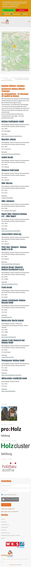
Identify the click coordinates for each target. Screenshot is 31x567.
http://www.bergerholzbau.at (10, 284)
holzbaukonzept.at (7, 317)
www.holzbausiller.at (7, 197)
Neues (3, 538)
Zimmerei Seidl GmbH (10, 170)
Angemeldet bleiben (10, 494)
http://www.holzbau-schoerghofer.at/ (12, 136)
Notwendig (7, 14)
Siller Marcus (7, 183)
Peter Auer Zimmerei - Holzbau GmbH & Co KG (14, 248)
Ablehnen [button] (21, 10)
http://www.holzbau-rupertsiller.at (11, 230)
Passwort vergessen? (8, 509)
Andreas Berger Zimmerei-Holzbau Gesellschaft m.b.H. (13, 268)
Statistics (25, 14)
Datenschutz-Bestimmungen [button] (10, 6)
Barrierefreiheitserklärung (10, 535)
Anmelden (6, 504)
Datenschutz (5, 532)
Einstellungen (16, 14)
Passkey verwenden (11, 499)
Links (3, 519)
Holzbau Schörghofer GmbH (13, 121)
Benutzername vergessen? (10, 511)
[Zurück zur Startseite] (5, 21)
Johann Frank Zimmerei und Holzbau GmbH (13, 341)
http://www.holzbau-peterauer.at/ (11, 264)
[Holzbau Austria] (9, 467)
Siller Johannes (8, 201)
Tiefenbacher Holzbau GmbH (13, 360)
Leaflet (13, 70)
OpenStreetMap (20, 70)
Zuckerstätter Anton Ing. (12, 234)
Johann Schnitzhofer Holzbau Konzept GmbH (13, 301)
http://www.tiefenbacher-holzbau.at (11, 375)
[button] (29, 21)
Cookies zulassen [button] (8, 10)
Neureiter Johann (9, 139)
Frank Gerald (7, 287)
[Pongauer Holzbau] (9, 413)
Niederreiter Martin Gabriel (13, 320)
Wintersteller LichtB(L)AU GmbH (14, 378)
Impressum (4, 527)
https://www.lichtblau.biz (8, 391)
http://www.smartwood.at (9, 337)
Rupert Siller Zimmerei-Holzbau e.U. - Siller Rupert (14, 215)
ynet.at (19, 564)
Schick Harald (7, 157)
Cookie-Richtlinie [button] (15, 4)
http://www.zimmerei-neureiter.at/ (11, 154)
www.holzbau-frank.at (8, 357)
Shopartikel (5, 524)
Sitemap (3, 530)
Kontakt (4, 522)
